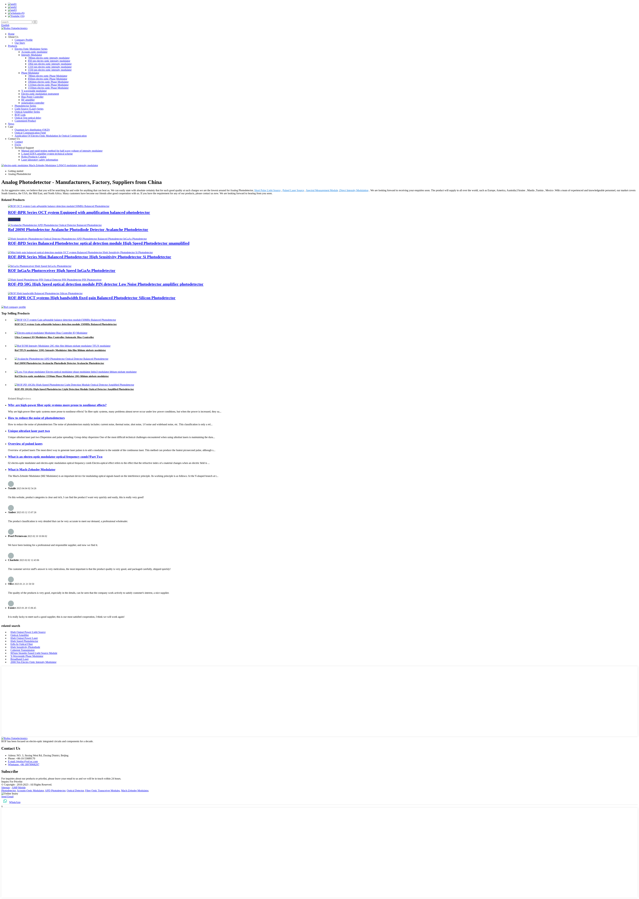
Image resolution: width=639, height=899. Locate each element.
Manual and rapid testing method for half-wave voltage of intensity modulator (62, 150)
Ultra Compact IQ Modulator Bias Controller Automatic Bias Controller (54, 337)
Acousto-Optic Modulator (30, 790)
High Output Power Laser (24, 638)
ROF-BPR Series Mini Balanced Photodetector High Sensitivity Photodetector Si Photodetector (89, 257)
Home (11, 33)
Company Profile (24, 39)
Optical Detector (75, 790)
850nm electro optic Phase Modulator (47, 78)
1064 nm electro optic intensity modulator (50, 63)
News (11, 123)
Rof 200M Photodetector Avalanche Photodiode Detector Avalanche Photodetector (78, 229)
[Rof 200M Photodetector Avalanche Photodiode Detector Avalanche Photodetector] (55, 225)
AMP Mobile (19, 787)
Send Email (7, 796)
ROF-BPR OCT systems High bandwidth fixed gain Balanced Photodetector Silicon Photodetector (92, 298)
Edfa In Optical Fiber (21, 644)
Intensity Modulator (31, 54)
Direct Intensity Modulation (353, 190)
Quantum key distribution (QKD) (32, 129)
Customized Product (25, 120)
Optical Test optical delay (28, 117)
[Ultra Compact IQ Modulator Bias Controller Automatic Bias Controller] (51, 332)
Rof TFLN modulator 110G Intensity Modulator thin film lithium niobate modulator (60, 350)
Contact (19, 141)
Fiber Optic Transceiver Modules (102, 790)
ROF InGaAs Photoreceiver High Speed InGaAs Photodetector (61, 270)
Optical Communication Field (30, 132)
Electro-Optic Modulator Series (31, 48)
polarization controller (32, 102)
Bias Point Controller (32, 96)
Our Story (20, 42)
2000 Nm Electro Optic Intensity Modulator (33, 662)
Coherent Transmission (22, 650)
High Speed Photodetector (24, 641)
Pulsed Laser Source (293, 190)
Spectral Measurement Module (322, 190)
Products (12, 45)
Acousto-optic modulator (34, 51)
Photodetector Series (25, 105)
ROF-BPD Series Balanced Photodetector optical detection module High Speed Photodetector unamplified (98, 243)
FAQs (18, 144)
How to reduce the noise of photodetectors (36, 418)
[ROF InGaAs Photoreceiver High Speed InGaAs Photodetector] (39, 266)
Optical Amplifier (19, 635)
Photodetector (8, 790)
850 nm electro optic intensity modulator (49, 60)
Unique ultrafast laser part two (29, 431)
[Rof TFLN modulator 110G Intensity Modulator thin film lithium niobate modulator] (62, 345)
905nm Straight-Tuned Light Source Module (33, 653)
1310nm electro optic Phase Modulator (48, 84)
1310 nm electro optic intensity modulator (50, 66)
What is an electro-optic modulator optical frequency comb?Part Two (55, 456)
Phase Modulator (30, 72)
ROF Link (20, 114)
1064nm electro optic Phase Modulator (48, 81)
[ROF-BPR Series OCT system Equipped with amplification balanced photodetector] (58, 206)
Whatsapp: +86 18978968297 (23, 764)
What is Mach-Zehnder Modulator (31, 469)
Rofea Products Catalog (33, 156)
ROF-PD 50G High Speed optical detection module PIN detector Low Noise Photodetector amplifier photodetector (106, 284)
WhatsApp (14, 802)
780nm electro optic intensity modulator (49, 57)
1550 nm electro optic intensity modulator (50, 69)
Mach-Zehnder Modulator (134, 790)
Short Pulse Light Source (267, 190)
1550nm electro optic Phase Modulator (48, 87)
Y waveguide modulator (34, 90)
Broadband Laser (19, 659)
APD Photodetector (55, 790)
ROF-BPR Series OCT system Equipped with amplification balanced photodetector (79, 212)
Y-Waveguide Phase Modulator (26, 656)
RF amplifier (28, 99)
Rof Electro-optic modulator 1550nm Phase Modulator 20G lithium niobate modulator (62, 376)
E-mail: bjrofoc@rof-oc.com (23, 761)
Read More (14, 219)
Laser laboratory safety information (39, 159)
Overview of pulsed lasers (25, 443)
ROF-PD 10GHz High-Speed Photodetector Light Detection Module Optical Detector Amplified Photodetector (74, 389)
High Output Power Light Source (28, 632)
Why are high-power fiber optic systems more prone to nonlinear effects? (57, 405)
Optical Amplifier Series (27, 111)
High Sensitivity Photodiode (25, 647)
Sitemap (5, 787)
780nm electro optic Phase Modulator (47, 75)
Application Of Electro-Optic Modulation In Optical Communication (51, 135)
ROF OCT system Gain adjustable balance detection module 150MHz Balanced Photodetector (66, 324)
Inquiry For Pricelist (11, 781)
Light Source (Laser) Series (29, 108)
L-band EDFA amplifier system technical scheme (47, 153)
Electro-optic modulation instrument (40, 93)
